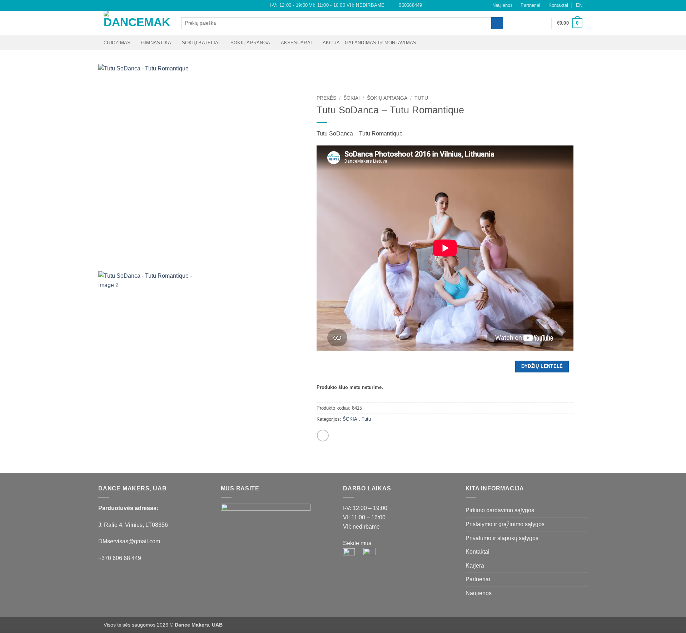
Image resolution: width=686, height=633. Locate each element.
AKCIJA (331, 42)
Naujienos (502, 5)
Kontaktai (558, 5)
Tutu (421, 98)
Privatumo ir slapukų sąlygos (502, 538)
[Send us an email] (121, 5)
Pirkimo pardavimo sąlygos (500, 510)
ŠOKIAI (351, 98)
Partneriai (530, 5)
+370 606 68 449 (119, 558)
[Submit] (497, 23)
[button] (542, 23)
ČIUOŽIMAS (117, 42)
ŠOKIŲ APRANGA (250, 42)
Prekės (326, 98)
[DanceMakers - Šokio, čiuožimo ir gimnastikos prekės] (137, 23)
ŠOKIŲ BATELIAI (201, 42)
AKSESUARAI (296, 42)
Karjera (475, 566)
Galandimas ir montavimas (380, 42)
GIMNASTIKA (156, 42)
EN (579, 5)
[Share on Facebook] (323, 435)
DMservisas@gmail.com (129, 541)
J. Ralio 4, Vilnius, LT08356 (133, 525)
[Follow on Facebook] (107, 5)
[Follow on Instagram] (114, 5)
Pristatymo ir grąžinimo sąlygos (505, 524)
